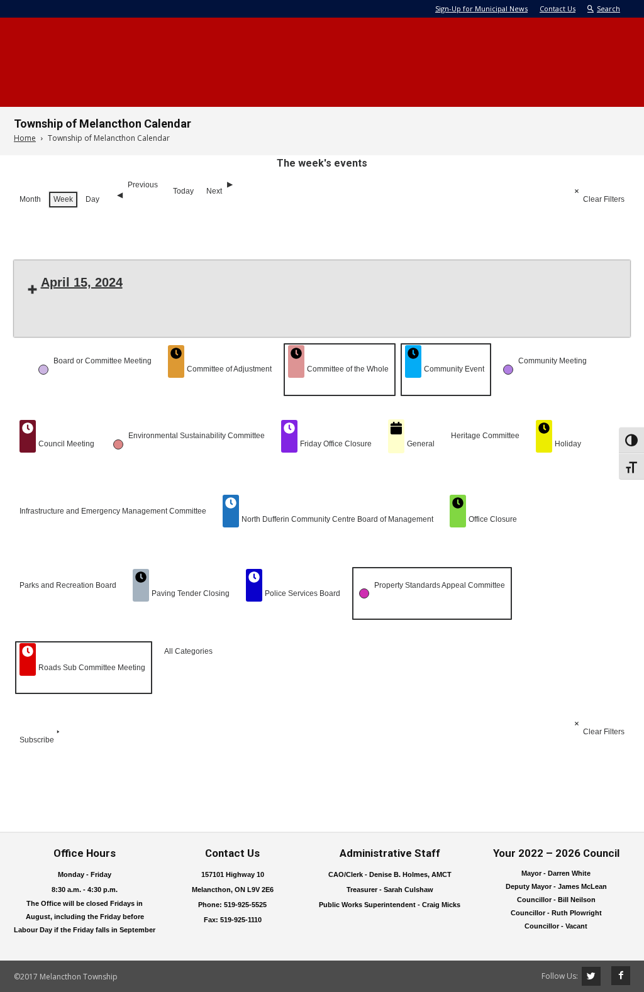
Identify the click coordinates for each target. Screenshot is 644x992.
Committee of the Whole (348, 369)
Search (608, 8)
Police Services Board (302, 593)
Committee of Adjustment (229, 369)
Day (92, 199)
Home (25, 138)
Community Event (454, 369)
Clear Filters (604, 199)
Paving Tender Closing (191, 593)
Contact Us (557, 8)
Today (183, 191)
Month (30, 199)
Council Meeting (66, 443)
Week (63, 199)
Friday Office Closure (336, 443)
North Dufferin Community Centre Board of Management (337, 519)
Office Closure (493, 519)
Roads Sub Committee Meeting (91, 667)
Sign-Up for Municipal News (481, 8)
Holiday (568, 443)
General (421, 443)
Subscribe (36, 740)
